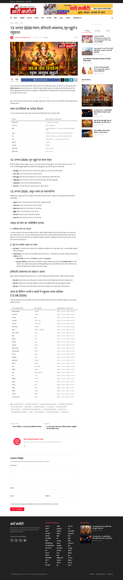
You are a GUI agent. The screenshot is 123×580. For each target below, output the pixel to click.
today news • (65, 412)
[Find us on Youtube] (25, 540)
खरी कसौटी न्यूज (49, 543)
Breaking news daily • (32, 404)
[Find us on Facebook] (12, 540)
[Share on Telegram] (71, 80)
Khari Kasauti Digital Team (23, 37)
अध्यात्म (47, 528)
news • (31, 412)
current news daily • (17, 406)
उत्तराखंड (47, 536)
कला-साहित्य (48, 538)
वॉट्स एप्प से (70, 543)
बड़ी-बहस (59, 550)
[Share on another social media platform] (76, 80)
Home (11, 23)
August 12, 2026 (37, 37)
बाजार (58, 553)
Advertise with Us (20, 1)
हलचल (61, 18)
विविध (55, 18)
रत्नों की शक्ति (71, 531)
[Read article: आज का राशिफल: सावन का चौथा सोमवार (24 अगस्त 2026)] (87, 133)
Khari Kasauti (17, 574)
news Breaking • (39, 412)
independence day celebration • (32, 409)
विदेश (69, 538)
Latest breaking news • (49, 409)
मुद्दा (57, 565)
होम (11, 18)
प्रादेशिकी (22, 18)
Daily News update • (39, 406)
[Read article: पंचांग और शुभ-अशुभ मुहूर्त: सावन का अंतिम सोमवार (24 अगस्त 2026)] (87, 123)
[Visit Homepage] (23, 9)
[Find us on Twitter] (16, 540)
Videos (68, 18)
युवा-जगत (29, 18)
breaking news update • (66, 404)
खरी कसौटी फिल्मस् (49, 545)
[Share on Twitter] (62, 80)
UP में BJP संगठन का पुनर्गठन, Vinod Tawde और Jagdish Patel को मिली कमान (102, 69)
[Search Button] (112, 18)
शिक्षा (69, 545)
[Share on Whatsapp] (67, 80)
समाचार (15, 18)
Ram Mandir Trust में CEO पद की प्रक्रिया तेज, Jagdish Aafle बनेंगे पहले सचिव (103, 50)
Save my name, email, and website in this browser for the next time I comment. (35, 504)
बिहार (58, 555)
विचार (42, 18)
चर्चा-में (46, 560)
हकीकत (69, 560)
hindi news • (51, 406)
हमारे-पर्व (70, 562)
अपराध (46, 531)
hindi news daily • (62, 406)
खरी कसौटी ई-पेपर (77, 18)
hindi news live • (16, 409)
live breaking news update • (19, 412)
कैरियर (46, 540)
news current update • (52, 412)
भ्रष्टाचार (59, 560)
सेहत (69, 555)
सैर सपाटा (70, 558)
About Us (12, 1)
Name (12, 488)
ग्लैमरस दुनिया (48, 557)
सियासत (70, 553)
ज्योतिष (58, 526)
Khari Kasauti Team (42, 574)
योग (69, 528)
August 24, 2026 (88, 104)
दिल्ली (58, 536)
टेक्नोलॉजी (59, 528)
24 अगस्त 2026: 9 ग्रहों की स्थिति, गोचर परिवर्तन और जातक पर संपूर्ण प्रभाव (103, 112)
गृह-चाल (47, 553)
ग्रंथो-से (47, 555)
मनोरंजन (36, 18)
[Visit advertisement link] (78, 9)
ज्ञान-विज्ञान (47, 565)
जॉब (46, 562)
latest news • (62, 409)
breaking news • (19, 404)
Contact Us (28, 1)
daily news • (28, 406)
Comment (13, 465)
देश (57, 538)
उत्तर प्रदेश (47, 533)
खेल (46, 550)
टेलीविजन (59, 531)
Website (47, 496)
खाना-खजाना (48, 548)
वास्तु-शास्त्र (71, 533)
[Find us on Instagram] (20, 540)
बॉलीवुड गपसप (60, 558)
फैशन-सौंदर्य (59, 548)
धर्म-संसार (49, 18)
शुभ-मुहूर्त (21, 23)
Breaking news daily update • (48, 404)
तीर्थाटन (58, 533)
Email (12, 496)
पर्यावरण (58, 543)
